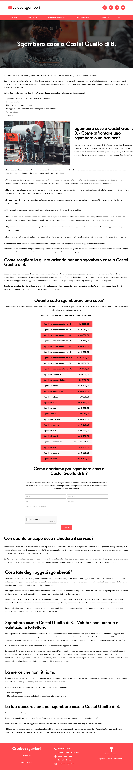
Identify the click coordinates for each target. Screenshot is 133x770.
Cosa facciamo (55, 17)
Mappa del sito (26, 762)
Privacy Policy (26, 755)
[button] (119, 17)
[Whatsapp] (104, 7)
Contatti (105, 17)
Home (14, 17)
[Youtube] (123, 7)
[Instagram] (117, 7)
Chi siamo (32, 17)
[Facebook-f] (111, 7)
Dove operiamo (82, 17)
